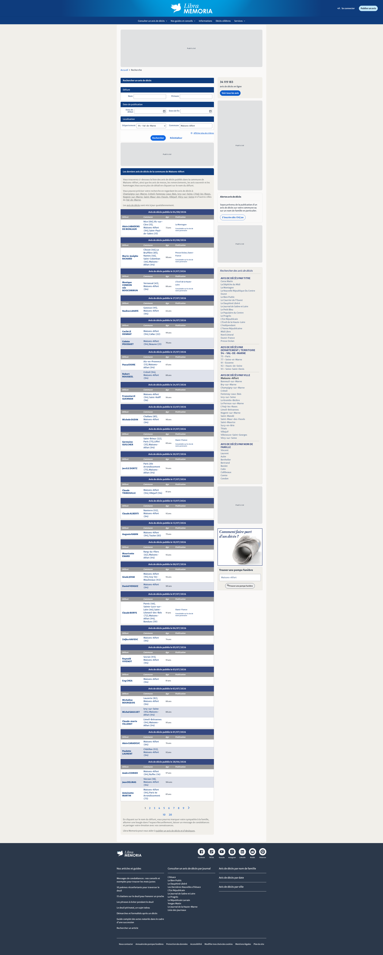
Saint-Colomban (151, 258)
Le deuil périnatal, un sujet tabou (133, 907)
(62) (146, 554)
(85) (155, 252)
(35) (146, 444)
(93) (153, 657)
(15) (151, 224)
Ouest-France (181, 440)
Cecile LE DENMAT (127, 332)
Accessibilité (196, 944)
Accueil (124, 70)
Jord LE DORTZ (129, 468)
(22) (158, 334)
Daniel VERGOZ (130, 586)
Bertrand (225, 462)
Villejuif (173, 197)
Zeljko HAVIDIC (130, 639)
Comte (224, 475)
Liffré (157, 441)
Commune (174, 126)
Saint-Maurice (228, 422)
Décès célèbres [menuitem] (223, 21)
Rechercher (158, 138)
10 (164, 814)
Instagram (232, 857)
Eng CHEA (127, 680)
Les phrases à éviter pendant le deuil (135, 902)
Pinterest (262, 857)
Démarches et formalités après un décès (137, 913)
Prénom (175, 96)
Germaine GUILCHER (127, 443)
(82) (155, 698)
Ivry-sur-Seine (185, 194)
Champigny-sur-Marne (135, 194)
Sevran (147, 657)
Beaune (153, 344)
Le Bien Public (228, 297)
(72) (146, 615)
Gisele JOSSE (128, 577)
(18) (154, 779)
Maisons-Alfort (151, 227)
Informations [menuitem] (205, 21)
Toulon (152, 535)
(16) (158, 774)
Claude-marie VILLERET (129, 722)
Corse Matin (227, 281)
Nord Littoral (227, 334)
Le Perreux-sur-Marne (232, 403)
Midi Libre (226, 331)
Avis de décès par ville (231, 886)
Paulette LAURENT (127, 752)
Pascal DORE (128, 364)
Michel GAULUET (131, 712)
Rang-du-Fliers (151, 551)
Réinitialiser (176, 138)
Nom (130, 96)
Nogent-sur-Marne (133, 197)
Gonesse (147, 307)
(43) (156, 283)
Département (129, 126)
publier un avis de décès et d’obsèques (175, 830)
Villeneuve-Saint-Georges (234, 435)
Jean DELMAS (129, 782)
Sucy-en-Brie (227, 425)
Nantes (147, 255)
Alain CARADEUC (131, 743)
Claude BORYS (129, 612)
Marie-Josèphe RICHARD (130, 257)
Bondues (147, 621)
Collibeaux (226, 472)
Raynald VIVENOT (127, 660)
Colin (223, 469)
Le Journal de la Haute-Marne (182, 906)
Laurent (225, 453)
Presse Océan (181, 253)
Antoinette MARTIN (128, 794)
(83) (159, 535)
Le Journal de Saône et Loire (234, 306)
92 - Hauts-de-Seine (231, 366)
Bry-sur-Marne (228, 384)
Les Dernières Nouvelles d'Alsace (184, 887)
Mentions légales (243, 944)
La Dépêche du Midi (230, 284)
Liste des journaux (177, 910)
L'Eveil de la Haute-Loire (233, 322)
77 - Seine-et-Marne (231, 359)
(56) (146, 400)
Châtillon (148, 749)
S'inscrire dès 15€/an (233, 217)
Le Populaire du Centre (232, 312)
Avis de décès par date (231, 877)
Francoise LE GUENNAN (128, 397)
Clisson (147, 249)
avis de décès (133, 205)
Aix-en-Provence (152, 361)
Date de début (129, 111)
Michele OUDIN (130, 419)
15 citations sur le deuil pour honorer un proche (140, 896)
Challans (147, 416)
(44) (153, 249)
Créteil (151, 194)
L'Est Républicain (229, 319)
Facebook (201, 857)
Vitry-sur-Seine (186, 197)
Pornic (146, 603)
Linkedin (242, 857)
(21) (159, 344)
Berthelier (226, 459)
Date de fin (174, 111)
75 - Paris (225, 356)
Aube (223, 456)
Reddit (252, 857)
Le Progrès (226, 316)
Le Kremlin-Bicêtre (230, 400)
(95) (155, 307)
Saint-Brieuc (149, 438)
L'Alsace (172, 877)
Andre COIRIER (130, 773)
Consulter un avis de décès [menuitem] (153, 22)
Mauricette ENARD (128, 555)
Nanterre (148, 510)
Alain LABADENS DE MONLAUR (131, 227)
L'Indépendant (228, 325)
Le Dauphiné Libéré (230, 303)
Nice (145, 221)
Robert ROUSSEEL (127, 375)
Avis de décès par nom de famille (237, 868)
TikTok (211, 857)
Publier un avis (368, 8)
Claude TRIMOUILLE (129, 491)
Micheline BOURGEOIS (128, 701)
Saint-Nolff (155, 397)
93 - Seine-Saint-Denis (232, 369)
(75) (151, 441)
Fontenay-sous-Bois (166, 194)
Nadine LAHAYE (130, 311)
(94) (146, 230)
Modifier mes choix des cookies (219, 944)
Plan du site (259, 944)
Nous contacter (126, 944)
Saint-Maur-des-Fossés (156, 197)
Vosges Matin (174, 903)
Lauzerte (147, 698)
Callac (152, 334)
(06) (151, 221)
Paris (146, 441)
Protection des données (177, 944)
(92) (155, 510)
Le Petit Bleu (227, 309)
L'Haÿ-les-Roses (202, 194)
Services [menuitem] (240, 22)
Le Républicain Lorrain (179, 900)
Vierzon (147, 779)
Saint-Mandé (227, 416)
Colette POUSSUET (128, 343)
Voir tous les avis (230, 93)
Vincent (224, 450)
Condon (224, 478)
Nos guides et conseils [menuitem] (184, 22)
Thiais (224, 428)
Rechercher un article (127, 928)
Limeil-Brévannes (152, 719)
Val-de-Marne (133, 200)
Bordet (224, 466)
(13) (146, 364)
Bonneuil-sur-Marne (231, 381)
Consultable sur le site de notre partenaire (184, 229)
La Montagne (181, 224)
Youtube (222, 857)
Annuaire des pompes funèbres (150, 944)
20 (170, 814)
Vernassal (148, 283)
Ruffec (152, 774)
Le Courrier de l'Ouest (232, 300)
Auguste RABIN (130, 534)
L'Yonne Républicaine (231, 328)
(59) (155, 621)
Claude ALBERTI (130, 513)
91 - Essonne (227, 362)
